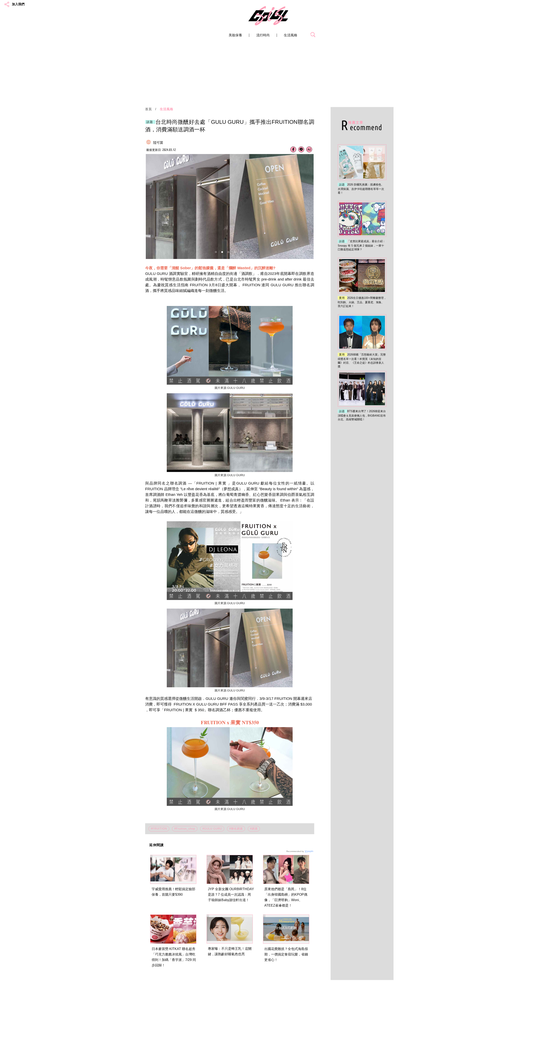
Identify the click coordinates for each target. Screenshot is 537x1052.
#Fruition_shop (184, 828)
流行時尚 (263, 35)
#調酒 (254, 828)
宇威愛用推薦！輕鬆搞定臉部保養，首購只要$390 (173, 891)
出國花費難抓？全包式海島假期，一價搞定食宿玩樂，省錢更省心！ (286, 954)
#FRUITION (159, 828)
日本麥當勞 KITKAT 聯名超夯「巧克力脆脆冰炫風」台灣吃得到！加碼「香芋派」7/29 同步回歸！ (174, 957)
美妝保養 (235, 35)
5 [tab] (241, 252)
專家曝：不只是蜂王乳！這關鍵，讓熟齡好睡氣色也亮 (230, 951)
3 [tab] (228, 252)
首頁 (148, 109)
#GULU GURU (212, 828)
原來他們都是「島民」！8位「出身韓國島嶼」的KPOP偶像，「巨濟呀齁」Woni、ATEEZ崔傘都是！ (285, 897)
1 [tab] (216, 252)
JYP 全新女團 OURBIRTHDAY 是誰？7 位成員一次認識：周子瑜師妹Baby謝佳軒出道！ (231, 894)
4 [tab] (235, 252)
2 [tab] (222, 252)
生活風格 (290, 35)
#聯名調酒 (236, 828)
